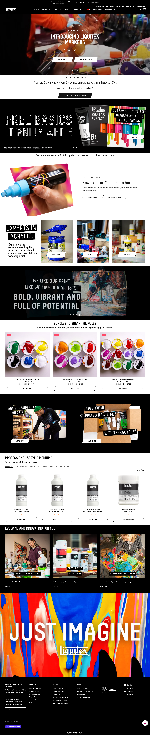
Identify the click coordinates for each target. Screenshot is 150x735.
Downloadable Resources (60, 697)
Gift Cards (32, 703)
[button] (75, 733)
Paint (36, 9)
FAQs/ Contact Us (58, 688)
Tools (66, 9)
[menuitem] (36, 9)
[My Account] (136, 9)
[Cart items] (143, 9)
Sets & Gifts (77, 9)
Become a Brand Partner (60, 700)
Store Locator (57, 694)
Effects (9, 466)
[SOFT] (128, 241)
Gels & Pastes (62, 466)
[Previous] (49, 2)
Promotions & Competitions (85, 691)
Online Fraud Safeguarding (60, 703)
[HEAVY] (57, 241)
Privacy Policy (81, 694)
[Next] (101, 2)
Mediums (45, 9)
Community (109, 9)
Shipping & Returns (58, 691)
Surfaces (56, 9)
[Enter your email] (24, 709)
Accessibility (32, 700)
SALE (87, 9)
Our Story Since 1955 (35, 688)
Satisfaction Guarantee (83, 697)
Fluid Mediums (46, 466)
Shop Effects (141, 470)
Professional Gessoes (26, 466)
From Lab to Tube (34, 691)
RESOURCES (97, 9)
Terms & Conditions (82, 688)
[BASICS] (93, 241)
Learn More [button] (112, 689)
